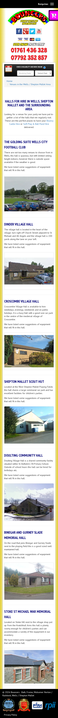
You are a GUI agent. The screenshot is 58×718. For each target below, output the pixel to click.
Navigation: (43, 4)
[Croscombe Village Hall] (29, 351)
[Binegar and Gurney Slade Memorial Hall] (29, 581)
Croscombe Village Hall (21, 301)
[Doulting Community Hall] (29, 502)
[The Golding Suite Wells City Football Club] (29, 194)
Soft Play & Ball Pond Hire (36, 123)
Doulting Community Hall (23, 455)
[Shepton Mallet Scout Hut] (29, 425)
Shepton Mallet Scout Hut (24, 381)
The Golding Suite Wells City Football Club (25, 144)
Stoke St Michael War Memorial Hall (27, 614)
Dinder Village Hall (18, 224)
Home (9, 81)
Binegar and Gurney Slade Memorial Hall (23, 535)
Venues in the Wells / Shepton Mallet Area (30, 84)
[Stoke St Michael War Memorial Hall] (29, 667)
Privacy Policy (10, 714)
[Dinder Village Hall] (29, 271)
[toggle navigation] (52, 4)
